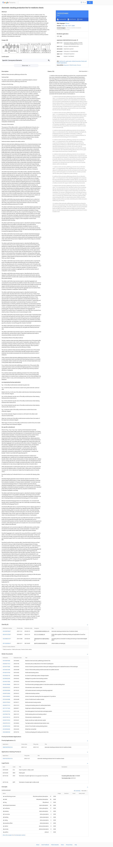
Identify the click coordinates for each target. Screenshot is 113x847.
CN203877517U (6, 705)
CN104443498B (6, 699)
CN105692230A (6, 678)
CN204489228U (6, 732)
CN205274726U (6, 720)
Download (77, 790)
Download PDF (62, 19)
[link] (9, 796)
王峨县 (63, 25)
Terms (62, 844)
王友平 (69, 25)
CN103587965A (6, 631)
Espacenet (66, 65)
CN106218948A (6, 684)
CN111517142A (6, 708)
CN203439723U (6, 687)
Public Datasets (55, 844)
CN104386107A (6, 638)
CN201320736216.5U (8, 747)
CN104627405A (6, 681)
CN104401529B (6, 669)
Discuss (79, 65)
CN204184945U (6, 696)
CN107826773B (6, 714)
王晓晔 (73, 25)
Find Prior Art (72, 19)
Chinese (67, 23)
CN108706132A (6, 726)
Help (76, 844)
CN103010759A (6, 672)
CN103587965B (6, 660)
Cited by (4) (62, 61)
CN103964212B (6, 675)
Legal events (68, 61)
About (37, 844)
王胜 (66, 25)
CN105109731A (6, 711)
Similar (80, 19)
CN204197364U (6, 702)
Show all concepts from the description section (14, 835)
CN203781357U (6, 723)
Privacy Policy (69, 844)
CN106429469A (6, 690)
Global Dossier (72, 65)
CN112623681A (6, 643)
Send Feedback (45, 844)
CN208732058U (6, 693)
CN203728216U (6, 717)
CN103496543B (6, 729)
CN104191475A (6, 634)
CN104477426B (6, 666)
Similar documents (76, 61)
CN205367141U (6, 663)
